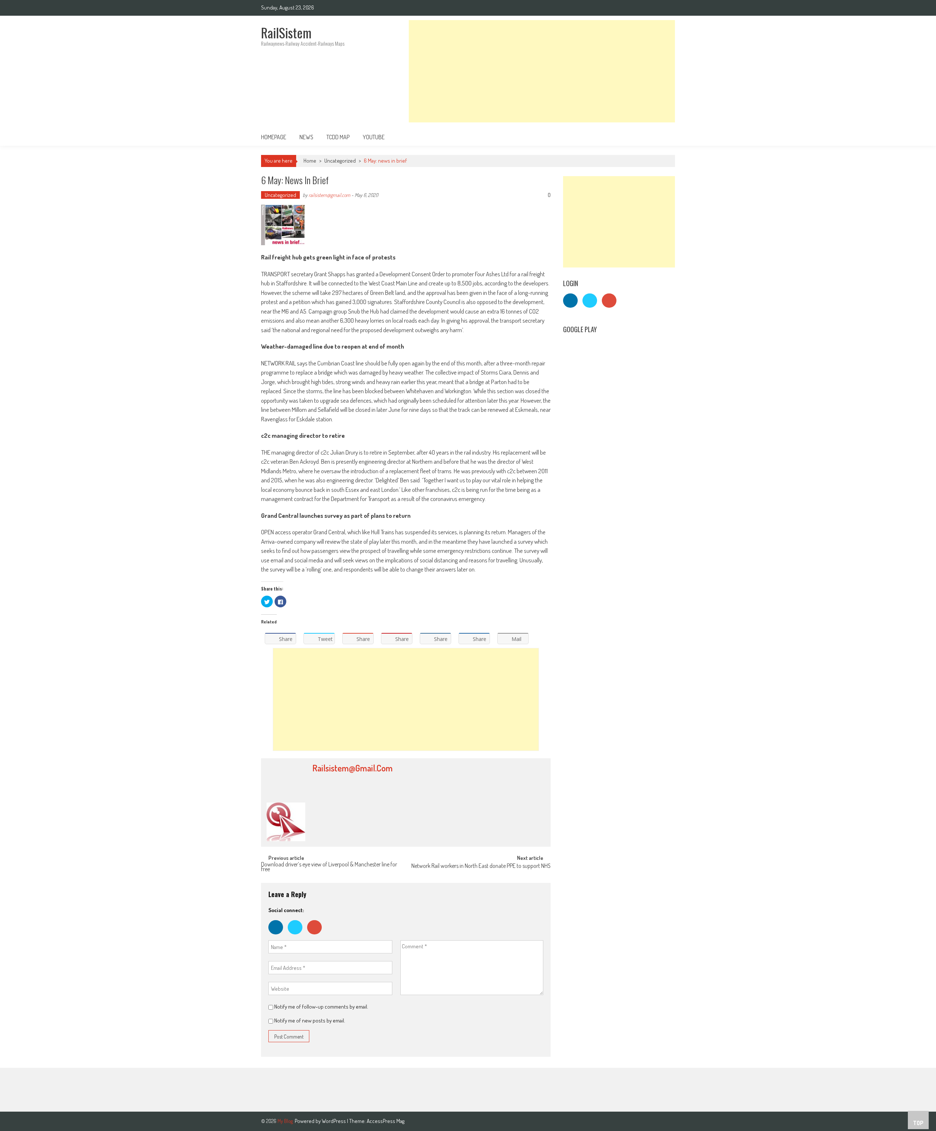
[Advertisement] (542, 71)
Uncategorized (340, 160)
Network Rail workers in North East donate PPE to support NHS (481, 866)
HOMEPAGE (273, 137)
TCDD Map (338, 137)
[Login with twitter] (297, 936)
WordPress (334, 1120)
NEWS (306, 137)
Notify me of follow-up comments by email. (321, 1006)
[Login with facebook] (278, 936)
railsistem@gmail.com (329, 195)
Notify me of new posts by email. (309, 1020)
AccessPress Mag (385, 1120)
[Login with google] (316, 936)
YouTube (374, 137)
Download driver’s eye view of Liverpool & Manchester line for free (329, 867)
